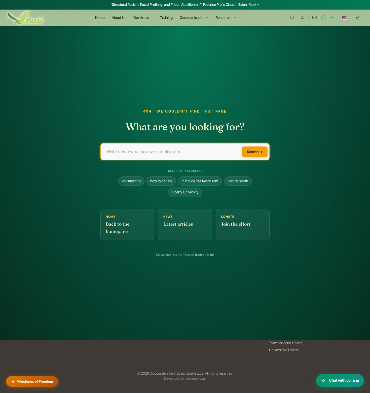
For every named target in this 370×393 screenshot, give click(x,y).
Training (166, 17)
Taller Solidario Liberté (285, 343)
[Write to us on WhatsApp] (324, 18)
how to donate (161, 181)
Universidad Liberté (284, 350)
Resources (224, 17)
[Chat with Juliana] (333, 18)
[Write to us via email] (315, 18)
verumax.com (196, 378)
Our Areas (141, 17)
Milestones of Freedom (32, 380)
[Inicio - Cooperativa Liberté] (25, 18)
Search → (255, 151)
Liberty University (185, 192)
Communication (192, 17)
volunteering (131, 181)
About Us (119, 17)
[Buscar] (292, 18)
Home (100, 17)
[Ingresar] (357, 18)
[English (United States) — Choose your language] (345, 18)
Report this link (204, 255)
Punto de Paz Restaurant (200, 181)
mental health (238, 181)
